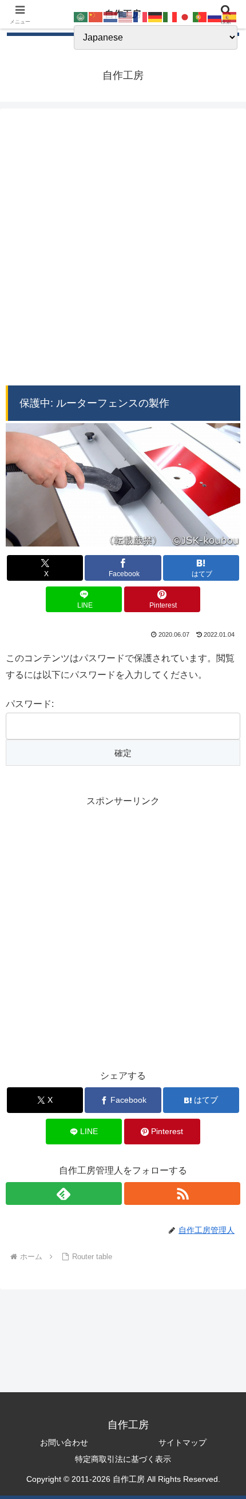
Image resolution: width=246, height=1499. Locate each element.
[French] (140, 16)
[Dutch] (111, 16)
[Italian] (170, 16)
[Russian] (215, 16)
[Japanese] (185, 16)
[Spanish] (230, 16)
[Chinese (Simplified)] (96, 16)
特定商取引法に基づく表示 (123, 1459)
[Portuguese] (200, 16)
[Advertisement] (123, 249)
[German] (155, 16)
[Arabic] (81, 16)
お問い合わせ (64, 1442)
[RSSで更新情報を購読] (182, 1193)
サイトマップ (182, 1442)
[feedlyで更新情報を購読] (64, 1193)
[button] (222, 1391)
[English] (125, 16)
